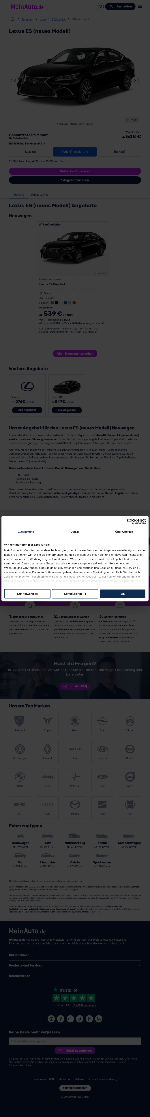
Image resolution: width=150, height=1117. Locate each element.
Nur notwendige (27, 593)
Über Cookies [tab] (124, 531)
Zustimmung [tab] (26, 531)
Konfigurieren (73, 593)
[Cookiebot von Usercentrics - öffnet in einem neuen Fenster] (130, 521)
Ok (123, 593)
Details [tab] (75, 531)
